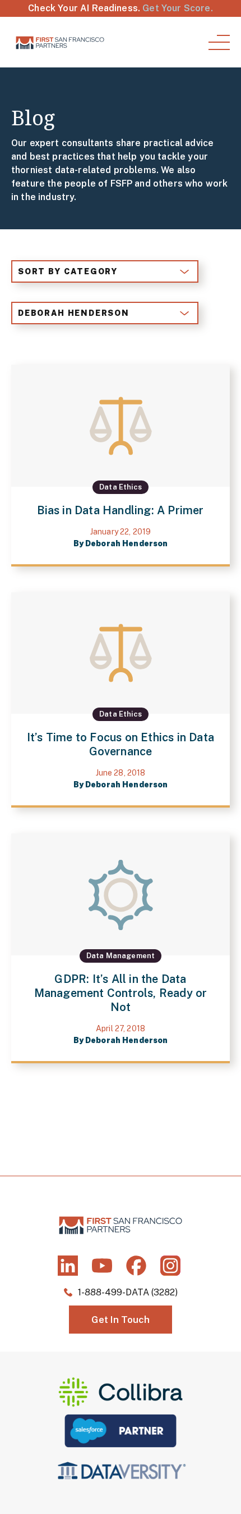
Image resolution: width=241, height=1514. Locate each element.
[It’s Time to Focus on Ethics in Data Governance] (120, 700)
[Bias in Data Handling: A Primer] (120, 465)
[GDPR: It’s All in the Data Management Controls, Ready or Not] (120, 948)
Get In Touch (120, 1319)
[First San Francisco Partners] (60, 42)
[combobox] (104, 271)
